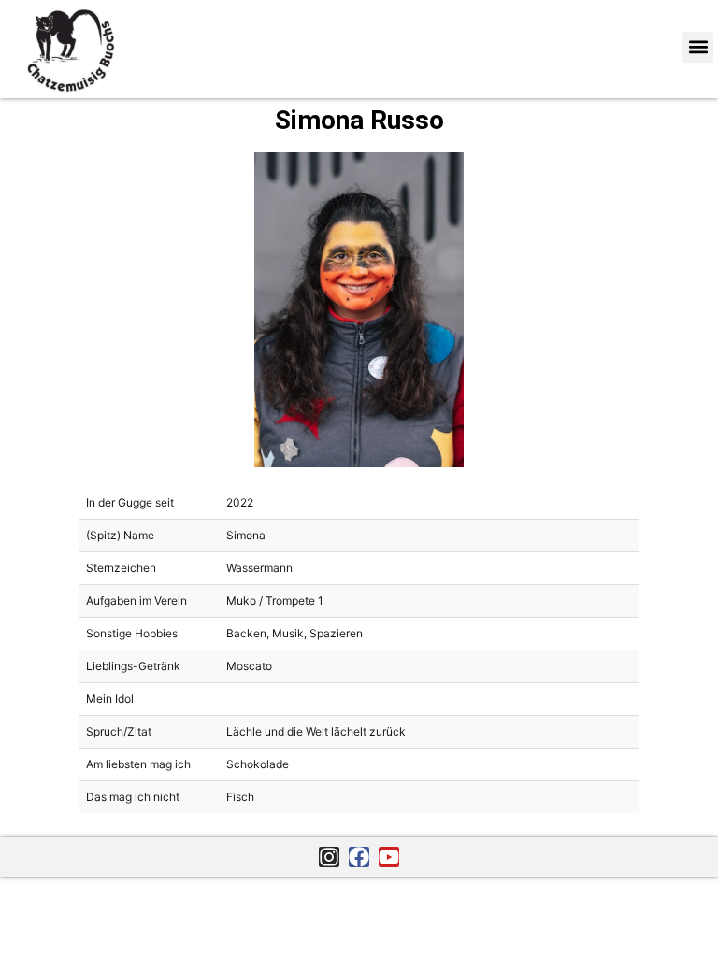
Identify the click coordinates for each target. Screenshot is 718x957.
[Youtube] (389, 857)
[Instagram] (329, 857)
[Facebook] (359, 857)
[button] (697, 47)
